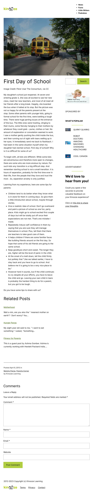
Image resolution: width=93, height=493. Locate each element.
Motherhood (9, 307)
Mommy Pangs (10, 371)
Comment (8, 402)
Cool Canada (80, 156)
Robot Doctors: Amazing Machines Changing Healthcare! (80, 143)
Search (83, 81)
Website (7, 452)
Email (6, 441)
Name (6, 429)
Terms (23, 487)
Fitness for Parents (12, 338)
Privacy (31, 487)
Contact (41, 487)
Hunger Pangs (10, 323)
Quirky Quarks (81, 129)
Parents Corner (22, 371)
